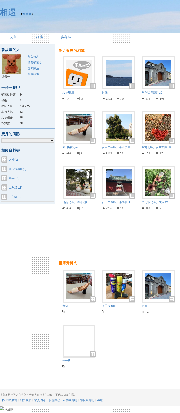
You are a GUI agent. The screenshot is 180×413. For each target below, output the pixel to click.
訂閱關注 (33, 68)
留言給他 (33, 74)
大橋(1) (13, 159)
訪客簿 (66, 37)
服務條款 (54, 400)
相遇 (8, 12)
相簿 (39, 37)
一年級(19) (15, 196)
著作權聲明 (70, 400)
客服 (100, 400)
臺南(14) (14, 178)
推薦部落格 (35, 62)
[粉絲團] (2, 408)
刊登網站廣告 (8, 400)
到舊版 (27, 14)
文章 (13, 37)
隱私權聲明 (87, 400)
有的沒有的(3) (17, 169)
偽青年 (6, 76)
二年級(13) (15, 187)
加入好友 (33, 57)
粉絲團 (9, 409)
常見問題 (40, 400)
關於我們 (25, 400)
